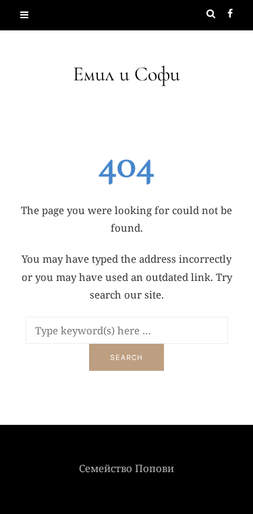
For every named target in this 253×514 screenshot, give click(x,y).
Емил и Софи (126, 73)
